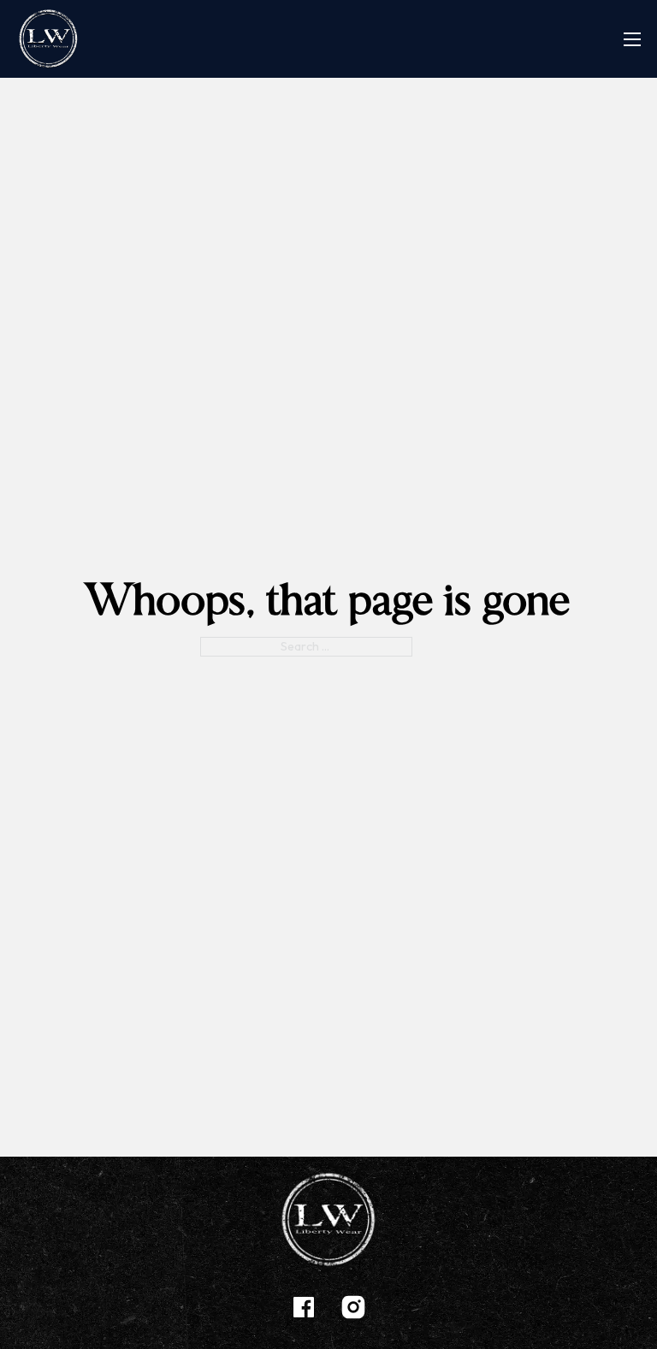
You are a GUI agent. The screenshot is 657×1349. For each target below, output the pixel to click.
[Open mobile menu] (632, 39)
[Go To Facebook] (303, 1310)
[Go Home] (48, 39)
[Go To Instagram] (353, 1310)
